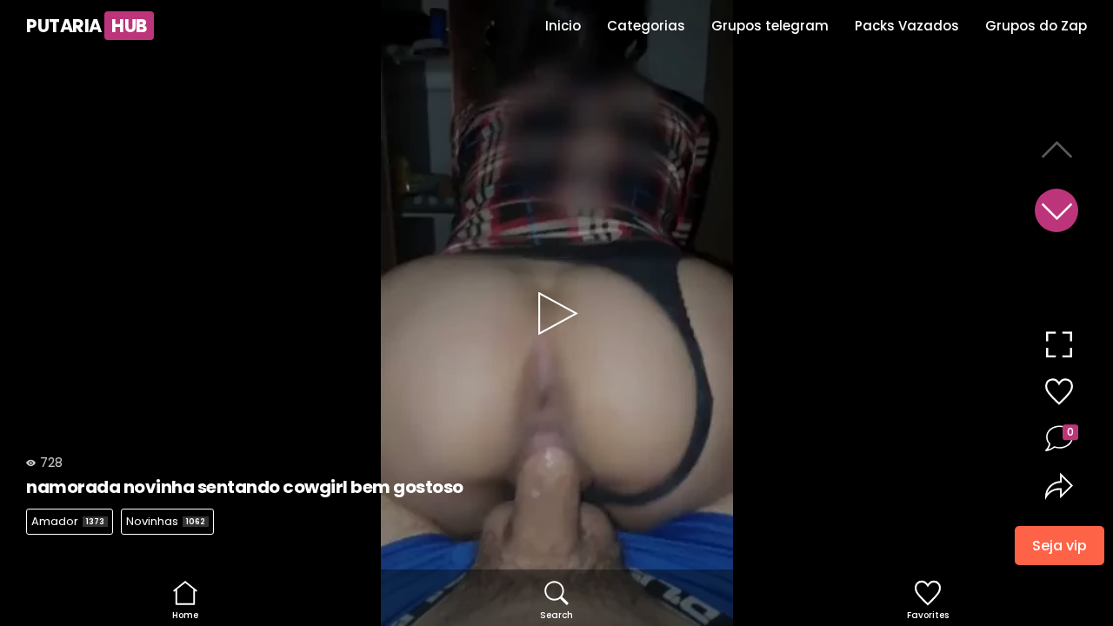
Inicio (563, 26)
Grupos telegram (770, 26)
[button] (1056, 210)
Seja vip (1059, 544)
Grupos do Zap (1036, 26)
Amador (67, 521)
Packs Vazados (907, 26)
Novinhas (165, 521)
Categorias (646, 26)
